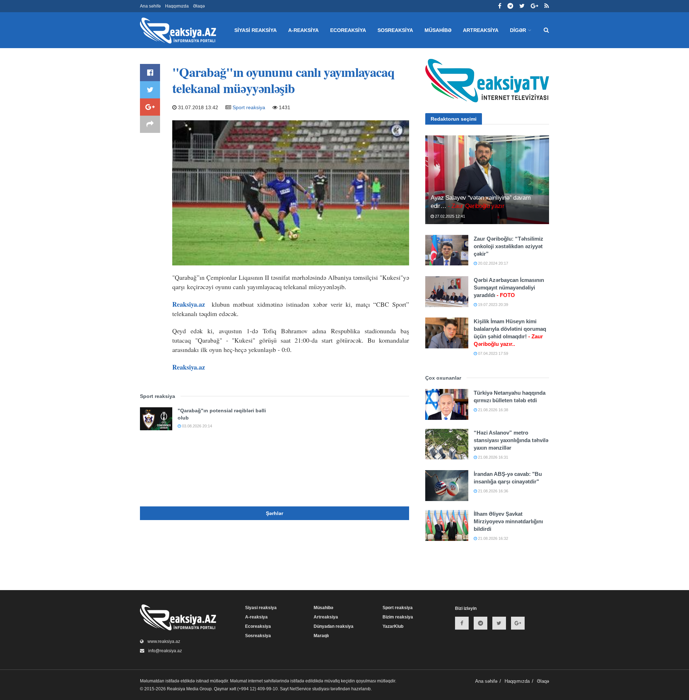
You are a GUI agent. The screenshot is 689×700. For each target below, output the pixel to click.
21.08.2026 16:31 (492, 457)
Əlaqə (199, 6)
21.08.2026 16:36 (492, 491)
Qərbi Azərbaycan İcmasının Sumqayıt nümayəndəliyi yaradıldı (509, 287)
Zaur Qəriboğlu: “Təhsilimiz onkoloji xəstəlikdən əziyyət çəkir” (508, 246)
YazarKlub (393, 626)
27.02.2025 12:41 (449, 216)
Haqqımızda (177, 6)
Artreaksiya (480, 30)
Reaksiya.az (188, 304)
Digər (518, 30)
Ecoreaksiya (348, 30)
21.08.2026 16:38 (492, 410)
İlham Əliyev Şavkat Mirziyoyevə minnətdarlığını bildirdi (508, 521)
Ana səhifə (150, 6)
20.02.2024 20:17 (492, 263)
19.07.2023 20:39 (492, 304)
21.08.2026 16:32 (492, 538)
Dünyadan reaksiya (333, 626)
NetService (300, 688)
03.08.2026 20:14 (196, 426)
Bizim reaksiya (398, 617)
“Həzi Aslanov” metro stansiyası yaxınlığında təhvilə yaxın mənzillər (511, 440)
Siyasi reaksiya (255, 30)
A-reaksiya (303, 30)
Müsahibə (438, 30)
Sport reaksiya (249, 107)
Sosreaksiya (395, 30)
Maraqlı (321, 635)
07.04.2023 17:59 (492, 353)
